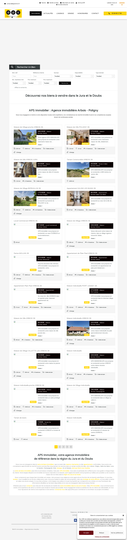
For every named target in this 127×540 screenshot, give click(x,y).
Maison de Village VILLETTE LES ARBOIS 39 (31, 351)
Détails (40, 144)
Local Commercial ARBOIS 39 (25, 221)
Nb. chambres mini (18, 79)
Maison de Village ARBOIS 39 (78, 221)
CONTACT (95, 13)
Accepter (86, 533)
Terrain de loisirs (20, 418)
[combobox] (63, 76)
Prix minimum (32, 79)
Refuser (101, 533)
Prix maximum (47, 79)
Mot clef (14, 73)
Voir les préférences (117, 533)
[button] (123, 515)
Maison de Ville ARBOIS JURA (25, 160)
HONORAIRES (83, 13)
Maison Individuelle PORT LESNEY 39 (82, 286)
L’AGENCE (60, 13)
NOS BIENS (36, 13)
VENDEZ (71, 13)
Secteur (56, 73)
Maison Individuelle (74, 351)
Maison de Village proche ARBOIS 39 (28, 127)
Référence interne (38, 73)
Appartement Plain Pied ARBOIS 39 (28, 286)
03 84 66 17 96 (83, 512)
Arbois (92, 466)
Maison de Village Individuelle (78, 385)
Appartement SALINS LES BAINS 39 (81, 188)
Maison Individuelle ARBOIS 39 (79, 318)
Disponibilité (78, 73)
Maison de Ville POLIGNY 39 (78, 127)
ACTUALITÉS (48, 13)
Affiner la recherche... (20, 87)
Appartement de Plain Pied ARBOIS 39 (82, 253)
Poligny (97, 466)
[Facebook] (75, 520)
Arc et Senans (67, 468)
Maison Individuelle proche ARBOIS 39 (29, 385)
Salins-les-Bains (105, 466)
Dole (54, 468)
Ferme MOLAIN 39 (21, 253)
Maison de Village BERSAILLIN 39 (27, 188)
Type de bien (100, 73)
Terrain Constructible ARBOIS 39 (80, 160)
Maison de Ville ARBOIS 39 (24, 318)
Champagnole (48, 468)
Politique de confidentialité (102, 536)
